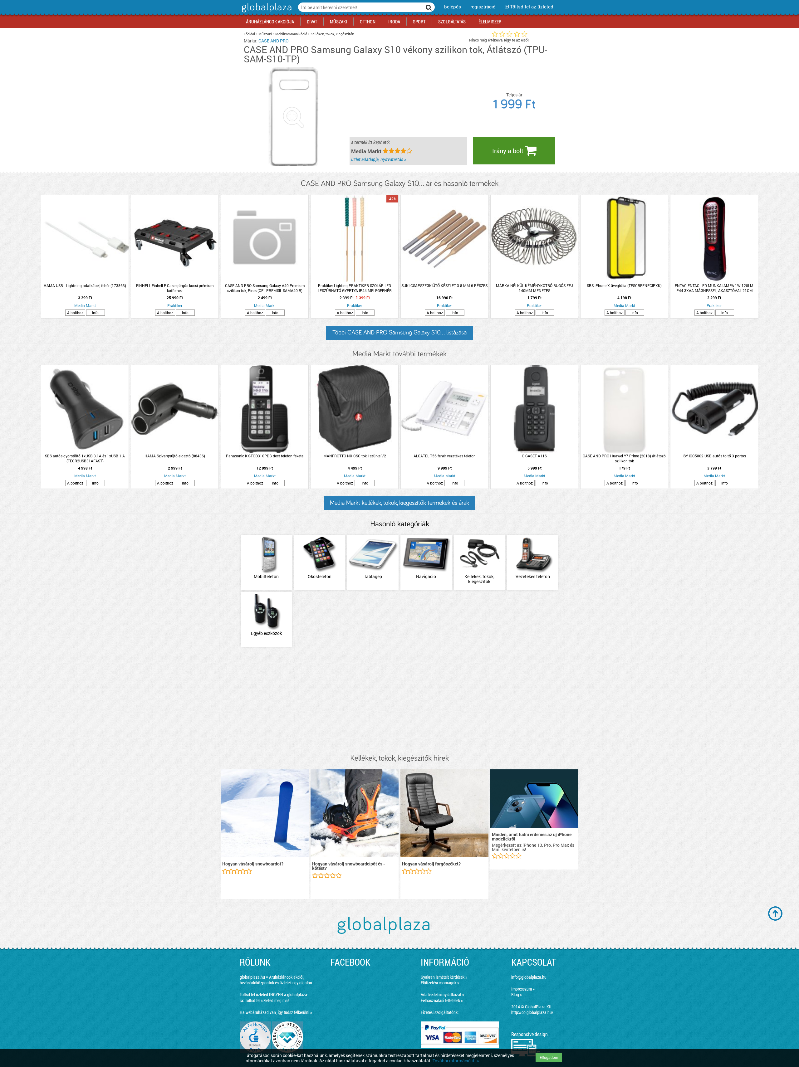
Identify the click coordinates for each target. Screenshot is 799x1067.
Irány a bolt (508, 151)
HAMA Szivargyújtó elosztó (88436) (175, 455)
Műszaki (265, 34)
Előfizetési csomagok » (440, 983)
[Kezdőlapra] (266, 12)
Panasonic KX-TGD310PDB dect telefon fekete (264, 455)
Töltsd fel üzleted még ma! (267, 1000)
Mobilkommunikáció (291, 34)
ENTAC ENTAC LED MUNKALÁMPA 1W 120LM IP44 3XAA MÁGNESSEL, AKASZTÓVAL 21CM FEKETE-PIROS (714, 288)
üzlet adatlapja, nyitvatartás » (378, 159)
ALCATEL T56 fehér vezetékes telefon (445, 455)
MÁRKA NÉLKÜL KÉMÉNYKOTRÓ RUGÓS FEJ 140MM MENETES (534, 288)
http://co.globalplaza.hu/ (532, 1012)
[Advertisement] (399, 701)
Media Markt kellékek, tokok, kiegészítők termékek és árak (399, 503)
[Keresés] (429, 7)
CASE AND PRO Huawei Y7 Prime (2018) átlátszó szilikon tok (624, 458)
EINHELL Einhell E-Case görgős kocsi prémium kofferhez (174, 288)
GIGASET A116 (534, 455)
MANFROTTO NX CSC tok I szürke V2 (354, 455)
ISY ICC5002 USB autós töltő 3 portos (714, 455)
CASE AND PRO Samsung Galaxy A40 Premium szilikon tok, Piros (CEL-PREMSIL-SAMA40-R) (265, 288)
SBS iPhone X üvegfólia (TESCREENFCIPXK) (624, 285)
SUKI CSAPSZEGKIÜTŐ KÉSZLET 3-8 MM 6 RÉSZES (444, 285)
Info (95, 312)
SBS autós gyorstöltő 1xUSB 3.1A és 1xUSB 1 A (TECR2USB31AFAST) (85, 458)
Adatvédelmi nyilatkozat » (442, 994)
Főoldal (249, 34)
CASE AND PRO (273, 41)
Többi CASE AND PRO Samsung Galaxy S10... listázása (399, 332)
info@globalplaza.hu (529, 977)
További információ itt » (456, 1061)
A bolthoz (75, 312)
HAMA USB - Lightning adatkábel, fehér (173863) (85, 285)
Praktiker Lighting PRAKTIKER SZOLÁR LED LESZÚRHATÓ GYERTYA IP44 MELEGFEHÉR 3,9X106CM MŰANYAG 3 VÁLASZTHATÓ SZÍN (355, 288)
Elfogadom (549, 1057)
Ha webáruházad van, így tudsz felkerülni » (276, 1012)
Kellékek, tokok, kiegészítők (332, 34)
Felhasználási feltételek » (442, 1000)
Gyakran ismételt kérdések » (444, 977)
